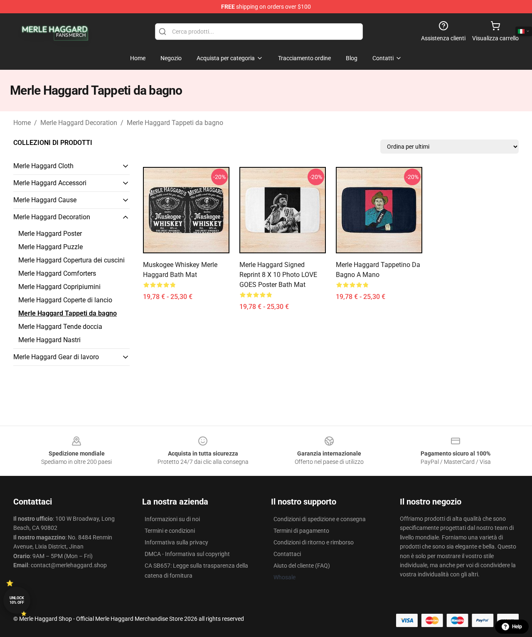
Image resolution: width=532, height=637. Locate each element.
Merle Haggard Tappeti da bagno (175, 123)
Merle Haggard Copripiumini (59, 287)
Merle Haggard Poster (50, 234)
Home (22, 123)
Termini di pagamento (301, 530)
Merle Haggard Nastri (49, 340)
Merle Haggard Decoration (78, 123)
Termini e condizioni (170, 530)
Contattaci (287, 554)
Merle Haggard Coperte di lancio (65, 300)
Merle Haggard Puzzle (50, 247)
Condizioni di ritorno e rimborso (313, 542)
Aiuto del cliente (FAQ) (301, 565)
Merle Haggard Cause (44, 200)
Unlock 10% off (17, 600)
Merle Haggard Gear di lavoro (56, 357)
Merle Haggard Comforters (57, 273)
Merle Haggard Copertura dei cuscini (71, 260)
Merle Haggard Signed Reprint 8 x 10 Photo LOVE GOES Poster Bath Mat (278, 275)
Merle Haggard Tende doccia (60, 327)
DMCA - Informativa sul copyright (187, 554)
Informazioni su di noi (172, 519)
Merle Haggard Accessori (49, 183)
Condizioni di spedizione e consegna (319, 519)
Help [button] (517, 627)
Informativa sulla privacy (176, 542)
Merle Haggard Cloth (43, 166)
